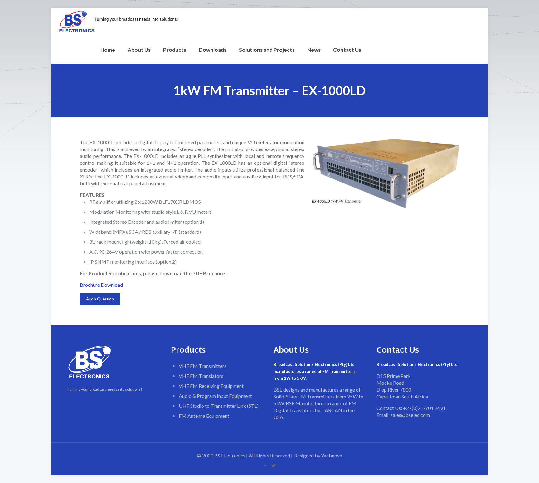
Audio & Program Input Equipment (215, 396)
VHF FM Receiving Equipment (211, 386)
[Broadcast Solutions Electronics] (118, 22)
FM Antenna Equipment (204, 416)
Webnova (331, 455)
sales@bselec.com (410, 415)
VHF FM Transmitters (202, 366)
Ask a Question (100, 298)
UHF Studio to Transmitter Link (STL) (219, 406)
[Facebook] (265, 465)
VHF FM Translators (201, 376)
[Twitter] (273, 465)
